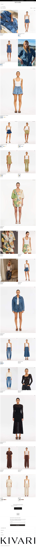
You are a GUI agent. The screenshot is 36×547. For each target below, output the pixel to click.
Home (1, 6)
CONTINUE (17, 525)
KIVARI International (6, 545)
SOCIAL (2, 532)
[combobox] (18, 4)
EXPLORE (2, 530)
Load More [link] (18, 508)
